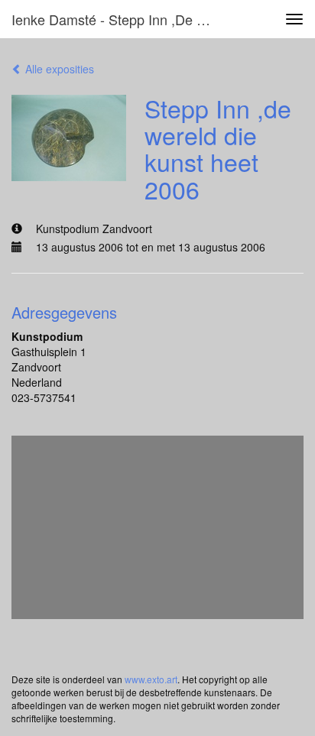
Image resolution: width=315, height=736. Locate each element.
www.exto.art (151, 679)
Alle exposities (58, 68)
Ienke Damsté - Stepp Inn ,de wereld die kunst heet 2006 (120, 19)
